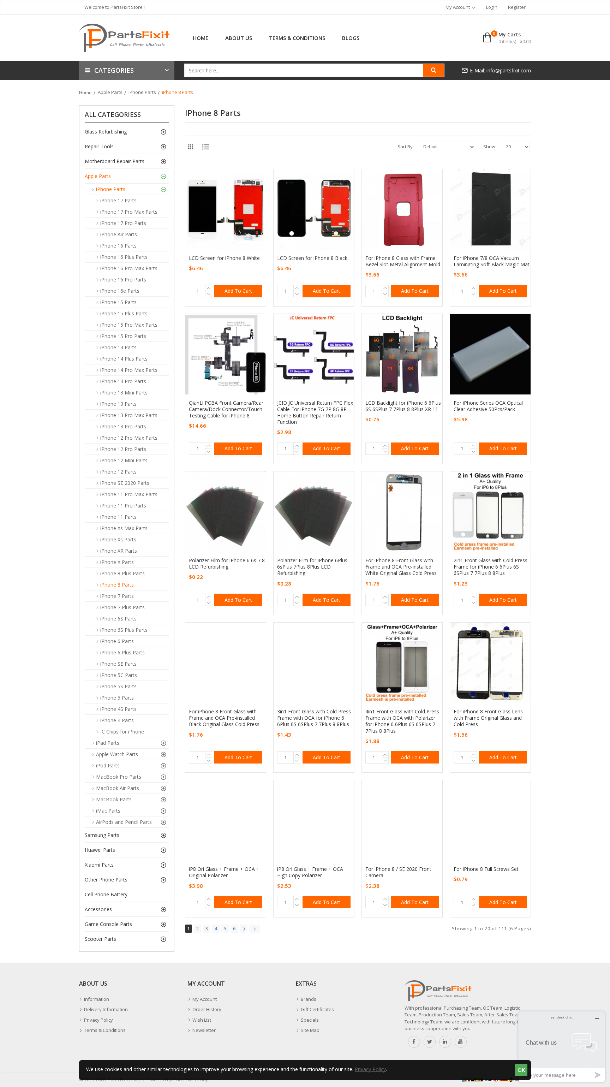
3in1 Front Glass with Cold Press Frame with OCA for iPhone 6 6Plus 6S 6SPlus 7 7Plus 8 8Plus (314, 717)
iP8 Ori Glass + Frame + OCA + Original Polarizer (224, 872)
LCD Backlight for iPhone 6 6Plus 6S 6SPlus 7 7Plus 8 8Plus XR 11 (403, 406)
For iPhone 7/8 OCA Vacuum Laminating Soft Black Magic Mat (492, 261)
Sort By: (405, 146)
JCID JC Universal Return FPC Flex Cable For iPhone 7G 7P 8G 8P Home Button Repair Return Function (315, 413)
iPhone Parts (142, 92)
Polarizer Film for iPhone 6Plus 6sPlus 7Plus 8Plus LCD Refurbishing (312, 566)
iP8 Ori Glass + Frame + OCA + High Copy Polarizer (312, 872)
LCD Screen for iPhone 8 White (224, 258)
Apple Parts (110, 92)
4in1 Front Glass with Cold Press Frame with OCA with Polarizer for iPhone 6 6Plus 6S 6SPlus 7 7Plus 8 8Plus (402, 721)
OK (521, 1069)
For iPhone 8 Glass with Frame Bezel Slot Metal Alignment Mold (402, 261)
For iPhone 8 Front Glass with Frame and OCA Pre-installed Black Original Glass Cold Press (224, 717)
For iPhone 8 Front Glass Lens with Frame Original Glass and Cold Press (488, 717)
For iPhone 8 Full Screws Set (486, 869)
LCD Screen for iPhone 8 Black (312, 258)
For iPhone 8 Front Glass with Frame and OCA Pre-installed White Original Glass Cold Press (401, 566)
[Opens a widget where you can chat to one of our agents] (562, 1047)
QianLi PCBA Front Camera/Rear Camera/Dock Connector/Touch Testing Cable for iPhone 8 (226, 409)
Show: (489, 146)
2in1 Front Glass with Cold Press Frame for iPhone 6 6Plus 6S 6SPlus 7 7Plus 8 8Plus (490, 566)
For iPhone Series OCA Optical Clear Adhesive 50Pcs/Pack (488, 406)
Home (85, 92)
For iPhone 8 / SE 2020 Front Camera (398, 872)
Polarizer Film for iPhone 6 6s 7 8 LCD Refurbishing (227, 563)
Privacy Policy (370, 1069)
